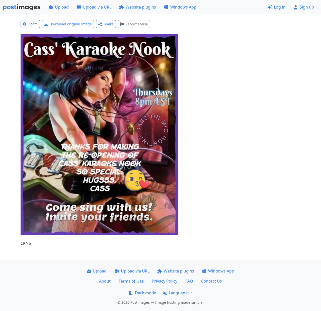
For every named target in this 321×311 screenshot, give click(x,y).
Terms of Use (131, 281)
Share (109, 24)
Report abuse (136, 24)
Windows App (183, 7)
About (105, 281)
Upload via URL (97, 7)
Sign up (307, 7)
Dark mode (145, 293)
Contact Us (211, 281)
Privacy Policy (164, 281)
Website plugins (141, 7)
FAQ (189, 281)
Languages (179, 293)
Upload (62, 7)
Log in (279, 7)
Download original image (70, 24)
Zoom (33, 24)
